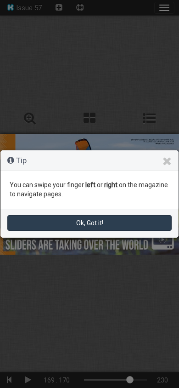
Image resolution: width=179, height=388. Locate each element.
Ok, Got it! (89, 223)
